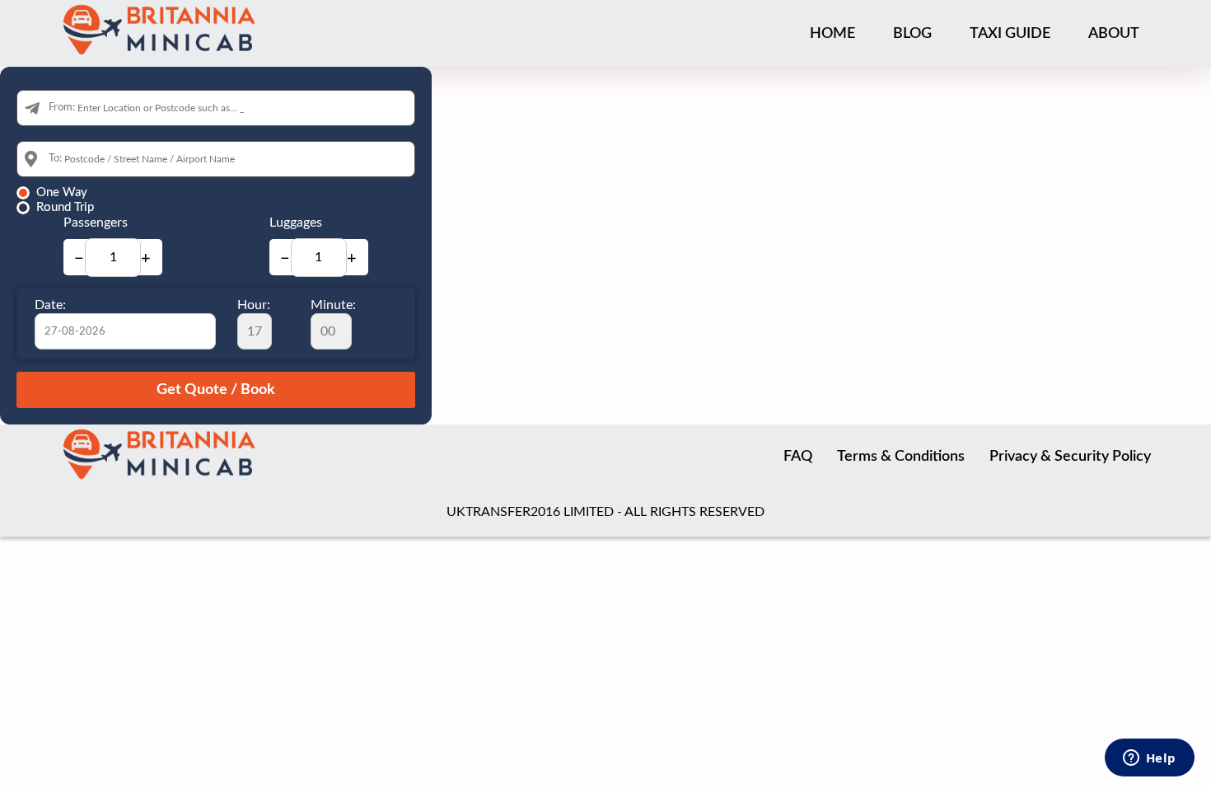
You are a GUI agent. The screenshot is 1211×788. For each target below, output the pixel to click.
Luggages (295, 222)
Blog (912, 33)
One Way (61, 192)
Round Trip (65, 207)
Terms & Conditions (901, 456)
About (1113, 33)
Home (832, 33)
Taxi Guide (1010, 33)
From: (62, 107)
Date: (50, 305)
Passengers (95, 222)
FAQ (797, 456)
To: (55, 158)
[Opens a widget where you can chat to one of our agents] (1149, 759)
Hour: (253, 305)
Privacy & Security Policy (1070, 456)
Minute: (333, 305)
